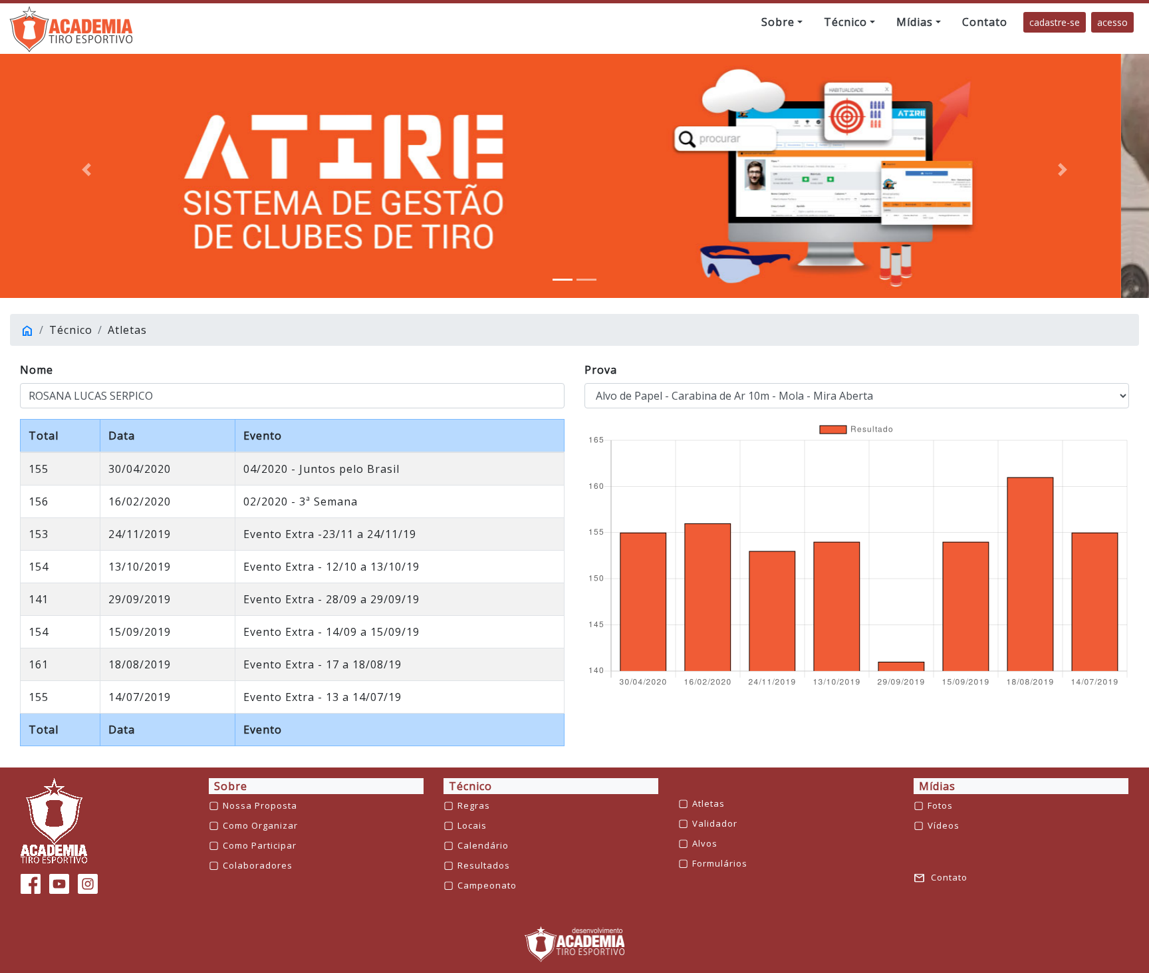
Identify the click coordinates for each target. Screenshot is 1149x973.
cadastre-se (1054, 22)
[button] (782, 22)
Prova (600, 369)
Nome (36, 369)
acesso (1112, 22)
